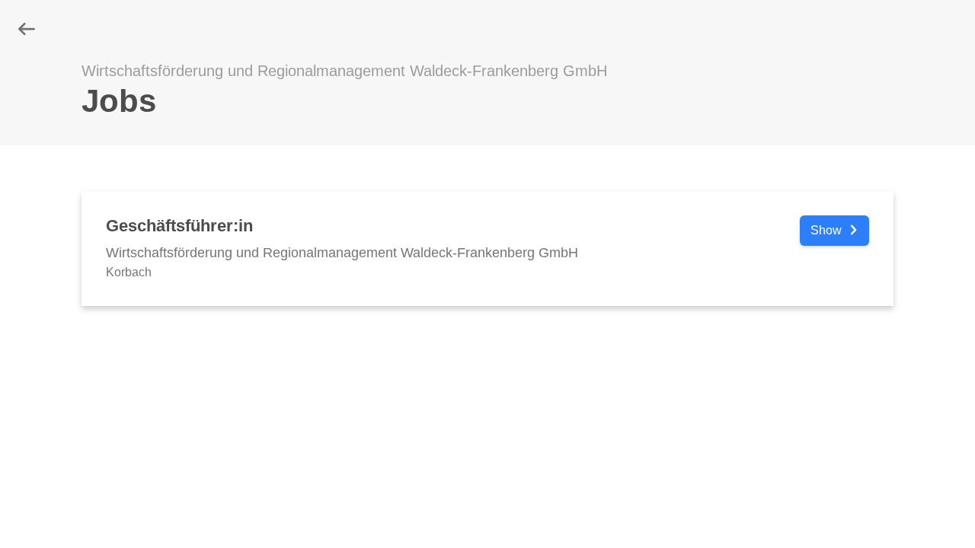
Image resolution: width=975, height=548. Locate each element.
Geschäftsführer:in (179, 225)
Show (827, 230)
